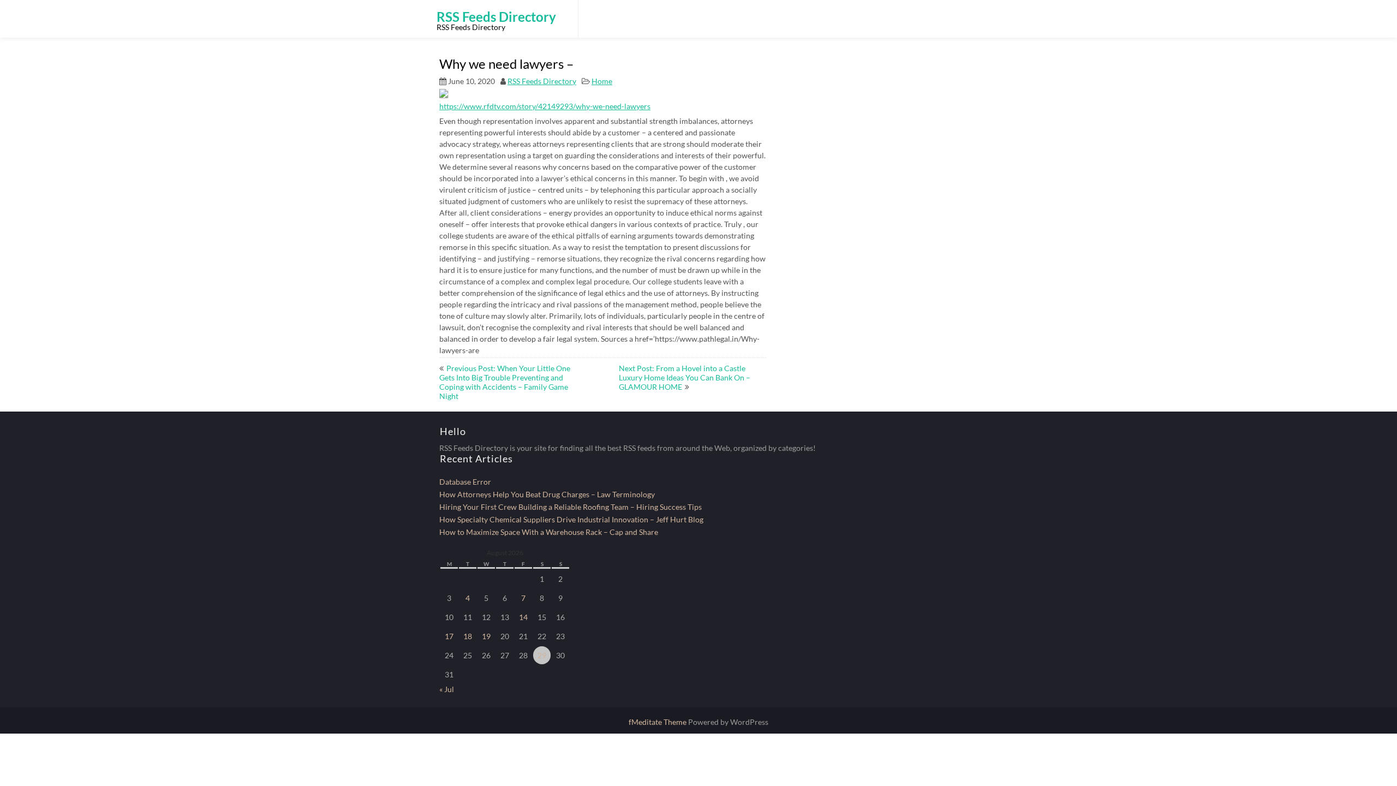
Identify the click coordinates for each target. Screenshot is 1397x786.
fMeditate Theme (658, 722)
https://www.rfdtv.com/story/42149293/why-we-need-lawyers (544, 106)
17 (449, 636)
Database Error (465, 481)
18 (467, 636)
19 (486, 636)
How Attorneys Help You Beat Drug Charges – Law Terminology (547, 494)
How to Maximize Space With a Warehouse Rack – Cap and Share (548, 532)
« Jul (446, 689)
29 (542, 655)
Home (602, 81)
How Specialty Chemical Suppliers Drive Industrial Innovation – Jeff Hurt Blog (571, 519)
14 (523, 617)
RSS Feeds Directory (542, 81)
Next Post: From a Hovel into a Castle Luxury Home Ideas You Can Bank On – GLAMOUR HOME (684, 377)
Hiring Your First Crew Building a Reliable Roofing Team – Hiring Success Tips (570, 506)
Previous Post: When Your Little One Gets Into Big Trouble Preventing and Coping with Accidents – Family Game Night (504, 382)
